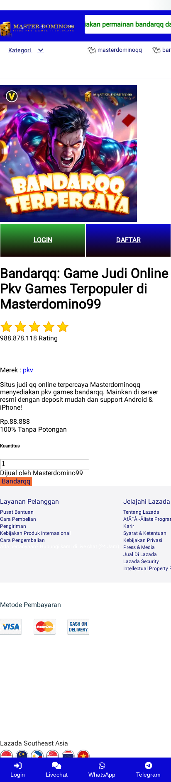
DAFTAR (128, 240)
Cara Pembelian (18, 519)
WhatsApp (101, 774)
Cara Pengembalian (22, 540)
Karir (128, 526)
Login (17, 774)
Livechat (57, 774)
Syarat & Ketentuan (144, 533)
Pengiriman (13, 526)
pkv (28, 370)
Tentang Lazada (141, 512)
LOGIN (43, 240)
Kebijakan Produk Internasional (35, 533)
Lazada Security (141, 561)
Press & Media (139, 547)
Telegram (148, 774)
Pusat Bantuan (17, 512)
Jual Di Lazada (140, 554)
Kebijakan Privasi (142, 540)
